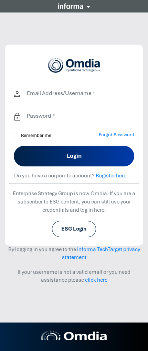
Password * (41, 115)
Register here (111, 175)
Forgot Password (116, 135)
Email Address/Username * (61, 93)
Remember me (36, 135)
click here (96, 280)
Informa (74, 6)
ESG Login (73, 228)
